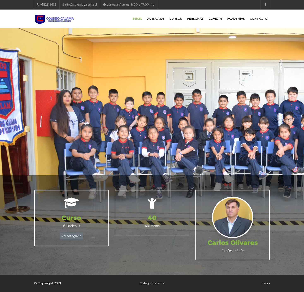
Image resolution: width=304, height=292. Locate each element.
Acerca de (155, 19)
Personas (195, 19)
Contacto (258, 19)
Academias (236, 19)
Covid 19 (215, 19)
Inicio (137, 19)
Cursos (175, 19)
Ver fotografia (71, 236)
